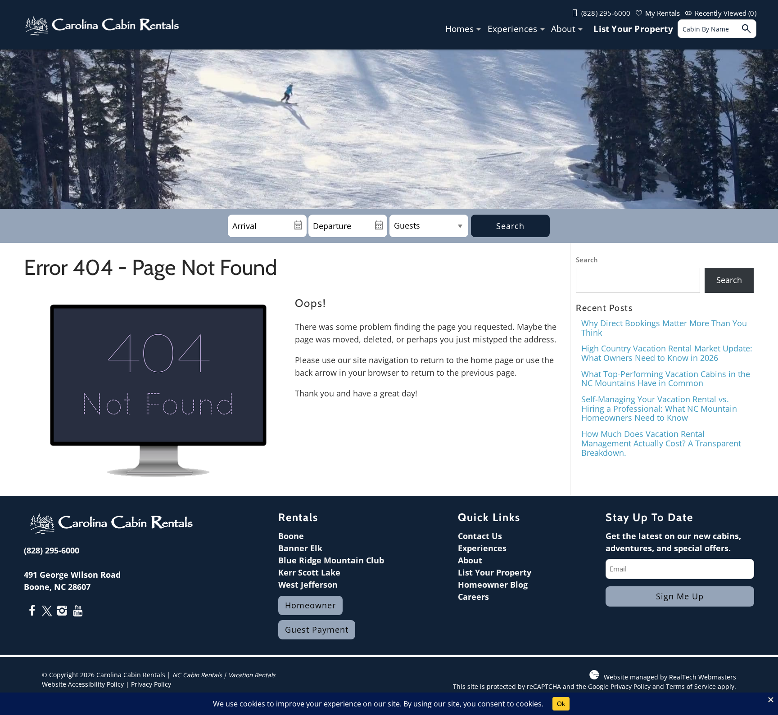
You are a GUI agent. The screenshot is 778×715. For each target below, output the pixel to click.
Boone (291, 536)
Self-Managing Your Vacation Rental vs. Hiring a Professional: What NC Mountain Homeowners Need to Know (659, 408)
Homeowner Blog (493, 584)
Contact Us (480, 536)
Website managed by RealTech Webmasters (670, 677)
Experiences (513, 29)
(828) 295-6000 (51, 550)
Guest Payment (316, 629)
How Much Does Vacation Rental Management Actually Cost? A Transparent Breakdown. (661, 443)
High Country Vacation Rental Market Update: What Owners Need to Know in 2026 (666, 353)
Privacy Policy (151, 684)
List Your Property (633, 29)
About (563, 29)
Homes (459, 29)
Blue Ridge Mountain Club (331, 560)
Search (510, 225)
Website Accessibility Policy (83, 684)
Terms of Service (691, 687)
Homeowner (310, 605)
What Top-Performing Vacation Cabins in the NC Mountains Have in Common (665, 379)
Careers (473, 596)
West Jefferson (308, 584)
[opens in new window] (32, 611)
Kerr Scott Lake (309, 572)
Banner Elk (300, 548)
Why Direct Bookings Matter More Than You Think (664, 328)
